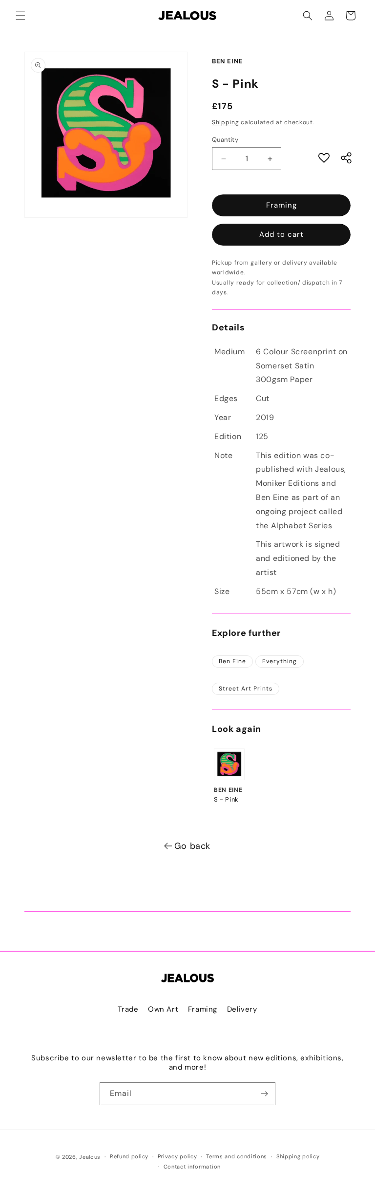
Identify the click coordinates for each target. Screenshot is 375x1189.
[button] (20, 15)
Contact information (192, 1166)
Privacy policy (177, 1156)
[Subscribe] (264, 1093)
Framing (281, 205)
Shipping (225, 122)
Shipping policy (298, 1156)
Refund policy (129, 1156)
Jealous (90, 1156)
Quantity (225, 139)
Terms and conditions (236, 1156)
